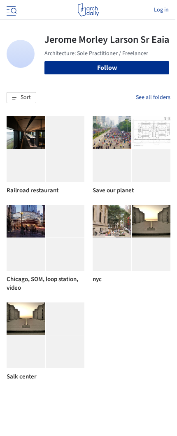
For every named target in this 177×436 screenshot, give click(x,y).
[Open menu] (10, 10)
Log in (161, 10)
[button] (21, 98)
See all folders (153, 97)
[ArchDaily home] (88, 9)
